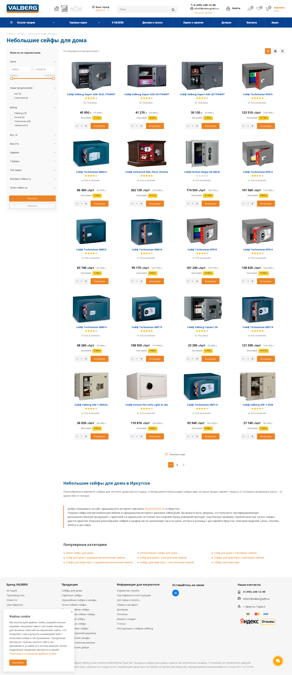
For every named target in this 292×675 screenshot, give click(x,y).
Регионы (122, 614)
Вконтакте (175, 593)
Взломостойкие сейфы (75, 609)
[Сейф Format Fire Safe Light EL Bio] (147, 386)
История (12, 590)
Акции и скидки (126, 619)
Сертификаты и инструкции (134, 595)
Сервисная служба (128, 590)
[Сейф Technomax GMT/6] (258, 308)
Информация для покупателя (138, 584)
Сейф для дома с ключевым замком (235, 552)
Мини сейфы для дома (79, 552)
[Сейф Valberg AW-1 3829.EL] (91, 386)
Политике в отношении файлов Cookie (32, 653)
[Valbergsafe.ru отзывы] (258, 621)
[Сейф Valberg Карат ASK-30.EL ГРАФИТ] (91, 76)
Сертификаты (15, 604)
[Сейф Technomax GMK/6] (147, 231)
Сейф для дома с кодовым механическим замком (95, 557)
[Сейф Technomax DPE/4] (258, 231)
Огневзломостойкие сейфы (78, 614)
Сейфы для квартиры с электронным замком (167, 562)
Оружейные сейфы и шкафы (79, 600)
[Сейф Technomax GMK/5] (91, 231)
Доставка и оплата (128, 600)
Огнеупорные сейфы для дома (158, 552)
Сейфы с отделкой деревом (79, 633)
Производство (16, 595)
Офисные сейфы (72, 595)
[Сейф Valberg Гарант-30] (202, 308)
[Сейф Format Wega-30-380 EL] (202, 153)
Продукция (70, 584)
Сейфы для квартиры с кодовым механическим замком (99, 562)
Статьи (121, 623)
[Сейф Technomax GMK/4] (91, 308)
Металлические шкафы (76, 637)
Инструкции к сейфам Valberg (135, 628)
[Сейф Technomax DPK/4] (258, 153)
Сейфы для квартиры (227, 562)
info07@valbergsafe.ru (206, 8)
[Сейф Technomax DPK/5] (258, 76)
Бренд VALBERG (17, 584)
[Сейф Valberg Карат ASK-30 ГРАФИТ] (147, 76)
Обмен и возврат (127, 604)
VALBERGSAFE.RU (154, 508)
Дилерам (122, 609)
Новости (12, 600)
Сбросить (32, 205)
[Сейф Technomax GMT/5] (147, 308)
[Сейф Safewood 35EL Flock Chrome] (147, 153)
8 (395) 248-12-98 (204, 5)
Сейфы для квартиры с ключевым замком (239, 557)
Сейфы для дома (72, 590)
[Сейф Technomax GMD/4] (91, 153)
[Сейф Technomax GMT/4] (202, 386)
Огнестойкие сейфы (74, 604)
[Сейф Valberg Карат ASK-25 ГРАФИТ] (202, 76)
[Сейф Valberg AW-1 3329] (258, 386)
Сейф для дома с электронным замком (163, 557)
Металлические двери (75, 647)
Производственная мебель (78, 642)
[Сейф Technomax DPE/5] (202, 231)
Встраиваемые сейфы (75, 628)
